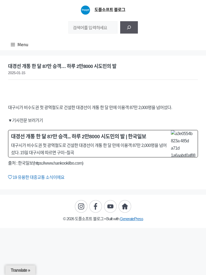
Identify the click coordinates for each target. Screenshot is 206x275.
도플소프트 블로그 (109, 10)
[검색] (129, 27)
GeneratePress (131, 218)
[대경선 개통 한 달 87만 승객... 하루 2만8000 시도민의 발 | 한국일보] (103, 143)
